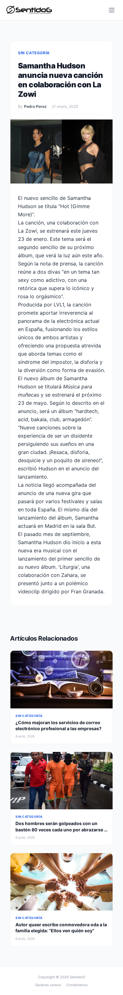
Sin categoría (34, 52)
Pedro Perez (35, 106)
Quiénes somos (48, 985)
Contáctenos (77, 985)
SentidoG (77, 977)
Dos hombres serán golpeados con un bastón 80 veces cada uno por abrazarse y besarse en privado (61, 829)
